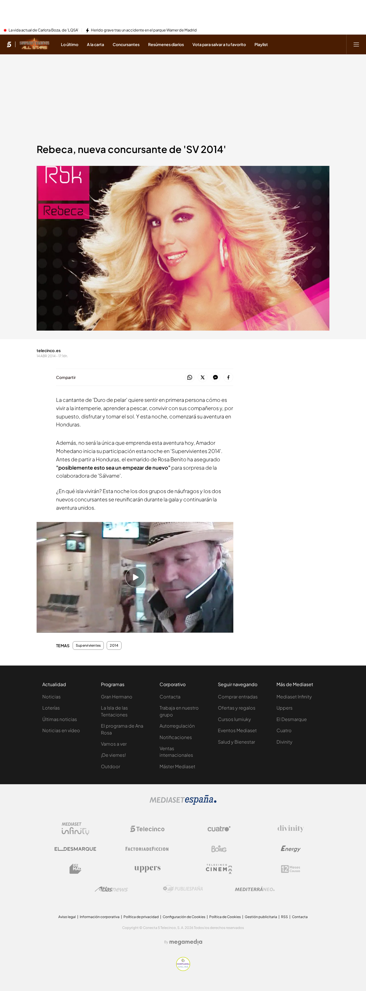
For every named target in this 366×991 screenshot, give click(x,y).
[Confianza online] (183, 969)
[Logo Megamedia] (186, 942)
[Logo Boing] (219, 849)
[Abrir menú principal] (356, 44)
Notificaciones (176, 737)
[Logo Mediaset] (183, 803)
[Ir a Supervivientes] (34, 44)
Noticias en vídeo (61, 730)
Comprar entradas (238, 697)
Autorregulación (177, 726)
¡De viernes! (113, 755)
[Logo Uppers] (147, 869)
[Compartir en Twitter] (203, 377)
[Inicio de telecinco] (9, 44)
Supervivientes (88, 645)
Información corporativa (100, 917)
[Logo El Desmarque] (75, 849)
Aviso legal (67, 917)
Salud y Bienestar (236, 742)
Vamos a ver (114, 744)
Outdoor (110, 766)
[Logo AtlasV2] (111, 889)
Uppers (285, 708)
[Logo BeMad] (75, 869)
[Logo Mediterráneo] (255, 889)
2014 (114, 645)
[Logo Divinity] (291, 829)
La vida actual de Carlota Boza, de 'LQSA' (43, 30)
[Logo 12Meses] (290, 869)
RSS (284, 917)
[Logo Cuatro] (219, 829)
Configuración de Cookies (184, 917)
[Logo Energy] (291, 849)
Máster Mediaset (177, 766)
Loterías (51, 708)
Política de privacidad (141, 917)
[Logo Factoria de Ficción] (147, 849)
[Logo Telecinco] (147, 829)
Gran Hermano (116, 697)
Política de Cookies (225, 917)
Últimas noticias (59, 719)
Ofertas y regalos (236, 708)
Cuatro (284, 730)
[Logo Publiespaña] (183, 889)
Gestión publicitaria (261, 917)
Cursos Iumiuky (234, 719)
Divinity (285, 742)
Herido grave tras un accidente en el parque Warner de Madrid (144, 30)
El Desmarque (292, 719)
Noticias (51, 697)
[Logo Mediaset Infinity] (75, 829)
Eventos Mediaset (237, 730)
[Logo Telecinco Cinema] (219, 869)
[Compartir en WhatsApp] (190, 377)
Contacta (170, 697)
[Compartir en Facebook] (228, 377)
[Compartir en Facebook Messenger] (215, 377)
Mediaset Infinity (294, 697)
